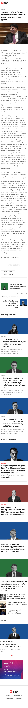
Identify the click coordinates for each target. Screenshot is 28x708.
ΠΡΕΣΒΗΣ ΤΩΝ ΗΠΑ (8, 271)
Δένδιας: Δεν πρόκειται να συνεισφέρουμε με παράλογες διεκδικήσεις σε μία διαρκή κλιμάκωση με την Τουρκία (9, 302)
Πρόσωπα (9, 698)
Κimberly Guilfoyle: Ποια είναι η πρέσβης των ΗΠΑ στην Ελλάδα (16, 603)
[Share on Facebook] (9, 265)
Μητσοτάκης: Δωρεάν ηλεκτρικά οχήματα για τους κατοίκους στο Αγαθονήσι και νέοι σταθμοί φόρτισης (12, 548)
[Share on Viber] (18, 265)
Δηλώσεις (4, 9)
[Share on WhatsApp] (15, 265)
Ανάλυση (19, 698)
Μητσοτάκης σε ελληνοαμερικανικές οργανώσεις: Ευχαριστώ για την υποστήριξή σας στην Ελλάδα (11, 646)
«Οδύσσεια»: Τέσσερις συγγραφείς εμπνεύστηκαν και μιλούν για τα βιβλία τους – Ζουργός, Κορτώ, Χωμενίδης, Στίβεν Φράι (17, 596)
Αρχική (8, 695)
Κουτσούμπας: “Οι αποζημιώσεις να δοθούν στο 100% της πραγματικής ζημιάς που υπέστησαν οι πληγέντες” (13, 511)
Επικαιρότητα (17, 695)
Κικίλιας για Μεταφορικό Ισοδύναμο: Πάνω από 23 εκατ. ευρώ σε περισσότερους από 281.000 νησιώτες (14, 422)
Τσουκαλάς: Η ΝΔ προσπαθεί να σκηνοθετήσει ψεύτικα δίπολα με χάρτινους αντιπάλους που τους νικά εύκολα (14, 585)
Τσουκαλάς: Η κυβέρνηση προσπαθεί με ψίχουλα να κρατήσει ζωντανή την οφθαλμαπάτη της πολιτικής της (13, 382)
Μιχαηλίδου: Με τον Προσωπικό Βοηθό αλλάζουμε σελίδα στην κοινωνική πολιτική (14, 342)
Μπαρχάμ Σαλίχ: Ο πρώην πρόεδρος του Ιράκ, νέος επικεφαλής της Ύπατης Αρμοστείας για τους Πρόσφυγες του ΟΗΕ (17, 612)
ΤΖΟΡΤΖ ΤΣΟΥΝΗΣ (8, 274)
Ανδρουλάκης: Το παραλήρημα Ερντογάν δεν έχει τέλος (18, 286)
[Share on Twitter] (12, 265)
